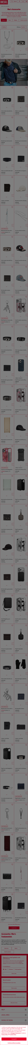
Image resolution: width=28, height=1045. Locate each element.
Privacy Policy (5, 1034)
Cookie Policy (13, 1034)
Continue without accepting (14, 1042)
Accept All (14, 1039)
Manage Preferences (16, 1033)
